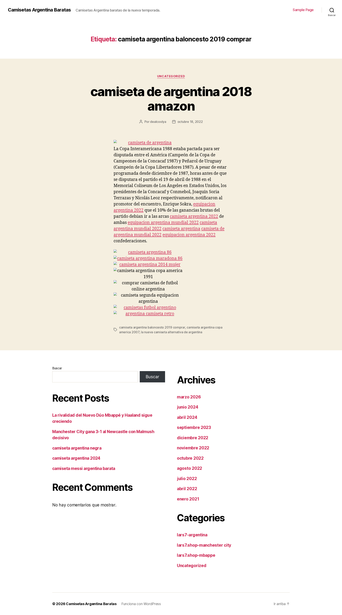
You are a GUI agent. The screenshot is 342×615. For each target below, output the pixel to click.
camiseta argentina (181, 228)
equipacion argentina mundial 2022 (163, 222)
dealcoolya (158, 122)
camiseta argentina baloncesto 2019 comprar (152, 327)
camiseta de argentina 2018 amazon (171, 99)
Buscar (57, 368)
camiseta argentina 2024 (76, 458)
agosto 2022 (189, 468)
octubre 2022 (190, 458)
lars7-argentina (192, 534)
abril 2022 (187, 488)
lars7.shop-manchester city (204, 545)
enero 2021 (188, 499)
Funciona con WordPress (141, 604)
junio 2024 (187, 407)
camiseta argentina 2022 (194, 216)
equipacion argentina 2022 (189, 235)
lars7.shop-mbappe (196, 555)
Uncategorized (171, 76)
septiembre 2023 (194, 427)
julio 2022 (187, 478)
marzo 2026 (189, 396)
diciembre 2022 (192, 437)
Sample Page (303, 10)
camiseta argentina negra (76, 448)
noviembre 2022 (193, 447)
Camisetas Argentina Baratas (39, 10)
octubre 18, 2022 (190, 122)
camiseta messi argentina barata (83, 468)
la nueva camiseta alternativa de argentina (171, 332)
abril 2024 (187, 417)
